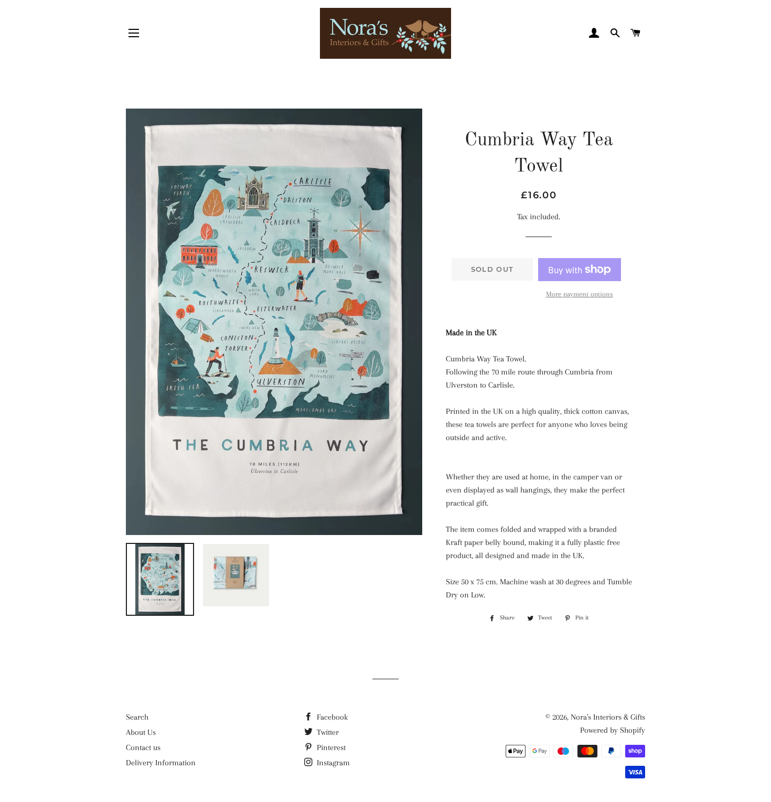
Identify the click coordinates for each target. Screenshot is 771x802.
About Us (141, 732)
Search (137, 717)
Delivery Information (161, 762)
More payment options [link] (579, 294)
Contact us (143, 747)
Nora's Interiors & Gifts (608, 717)
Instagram (332, 762)
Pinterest (330, 747)
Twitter (327, 732)
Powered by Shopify (612, 730)
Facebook (331, 717)
